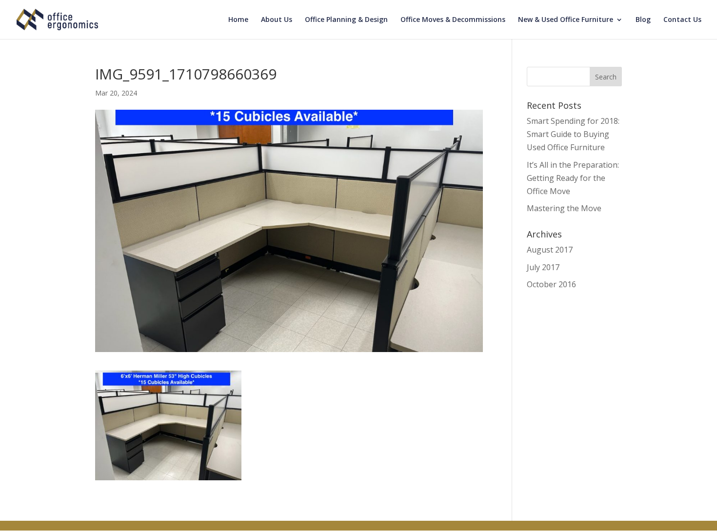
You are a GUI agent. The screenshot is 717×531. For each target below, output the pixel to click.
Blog (643, 20)
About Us (276, 20)
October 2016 (551, 284)
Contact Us (682, 20)
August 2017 (550, 249)
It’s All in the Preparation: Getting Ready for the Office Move (573, 178)
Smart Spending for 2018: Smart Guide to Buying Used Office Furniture (573, 134)
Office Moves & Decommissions (452, 20)
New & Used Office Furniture (565, 20)
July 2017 (543, 267)
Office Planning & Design (346, 20)
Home (238, 20)
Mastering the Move (564, 208)
